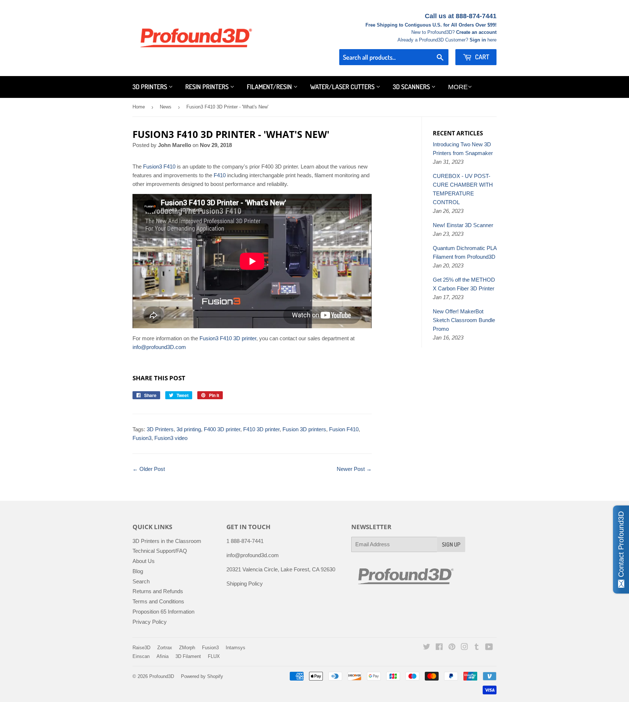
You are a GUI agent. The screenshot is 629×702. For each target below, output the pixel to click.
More (458, 87)
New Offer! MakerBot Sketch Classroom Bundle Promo (464, 320)
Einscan (141, 656)
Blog (137, 571)
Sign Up (451, 544)
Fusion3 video (170, 438)
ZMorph (187, 647)
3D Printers (150, 87)
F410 (220, 175)
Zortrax (164, 647)
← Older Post (148, 469)
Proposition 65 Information (163, 611)
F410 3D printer (261, 429)
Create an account (476, 32)
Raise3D (141, 647)
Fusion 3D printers (304, 429)
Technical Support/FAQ (159, 551)
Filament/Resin (270, 87)
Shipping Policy (244, 583)
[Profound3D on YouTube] (489, 648)
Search (141, 581)
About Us (143, 561)
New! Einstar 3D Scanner (463, 225)
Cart (481, 57)
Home (138, 107)
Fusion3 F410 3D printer (227, 338)
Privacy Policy (149, 622)
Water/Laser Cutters (343, 87)
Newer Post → (354, 469)
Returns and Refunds (157, 591)
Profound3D (161, 676)
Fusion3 (141, 438)
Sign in (478, 40)
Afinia (163, 656)
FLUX (214, 656)
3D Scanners (412, 87)
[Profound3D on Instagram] (464, 648)
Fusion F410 (344, 429)
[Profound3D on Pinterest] (452, 648)
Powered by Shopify (202, 676)
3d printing (189, 429)
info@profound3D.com (159, 347)
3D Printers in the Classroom (166, 541)
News (165, 107)
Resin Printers (207, 87)
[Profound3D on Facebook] (439, 648)
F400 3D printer (222, 429)
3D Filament (188, 656)
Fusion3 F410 (159, 166)
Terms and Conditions (158, 601)
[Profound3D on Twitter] (426, 648)
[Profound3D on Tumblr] (476, 648)
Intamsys (235, 647)
